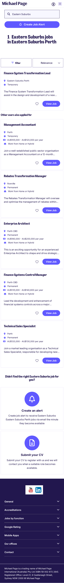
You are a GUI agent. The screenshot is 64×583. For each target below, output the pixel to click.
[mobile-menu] (60, 4)
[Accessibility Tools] (53, 4)
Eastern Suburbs (21, 14)
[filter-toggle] (13, 62)
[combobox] (48, 62)
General (8, 501)
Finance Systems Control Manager (25, 275)
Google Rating (12, 527)
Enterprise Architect (17, 224)
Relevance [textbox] (46, 62)
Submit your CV (32, 455)
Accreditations (12, 510)
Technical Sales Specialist (20, 326)
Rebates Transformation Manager (25, 176)
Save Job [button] (37, 104)
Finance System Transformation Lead (27, 73)
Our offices (10, 544)
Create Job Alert (34, 24)
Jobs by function (14, 518)
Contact (9, 552)
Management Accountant (20, 125)
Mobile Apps (11, 535)
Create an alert (32, 410)
